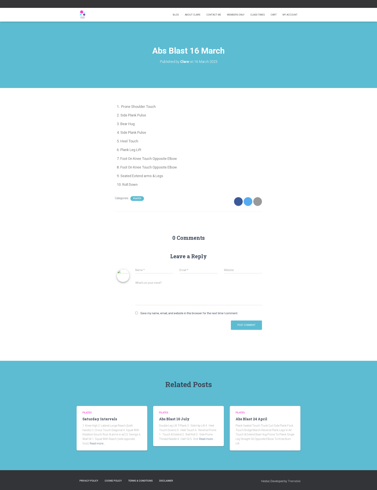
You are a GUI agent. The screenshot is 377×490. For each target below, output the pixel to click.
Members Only (235, 14)
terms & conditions (140, 480)
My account (290, 14)
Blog (176, 14)
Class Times (257, 14)
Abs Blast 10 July (174, 419)
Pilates (137, 198)
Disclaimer (166, 480)
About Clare (192, 14)
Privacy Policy (89, 480)
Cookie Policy (113, 480)
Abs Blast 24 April (251, 419)
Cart (274, 14)
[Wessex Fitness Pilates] (82, 15)
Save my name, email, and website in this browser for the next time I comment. (189, 313)
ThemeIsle (294, 481)
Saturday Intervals (99, 419)
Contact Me (213, 14)
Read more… (97, 443)
